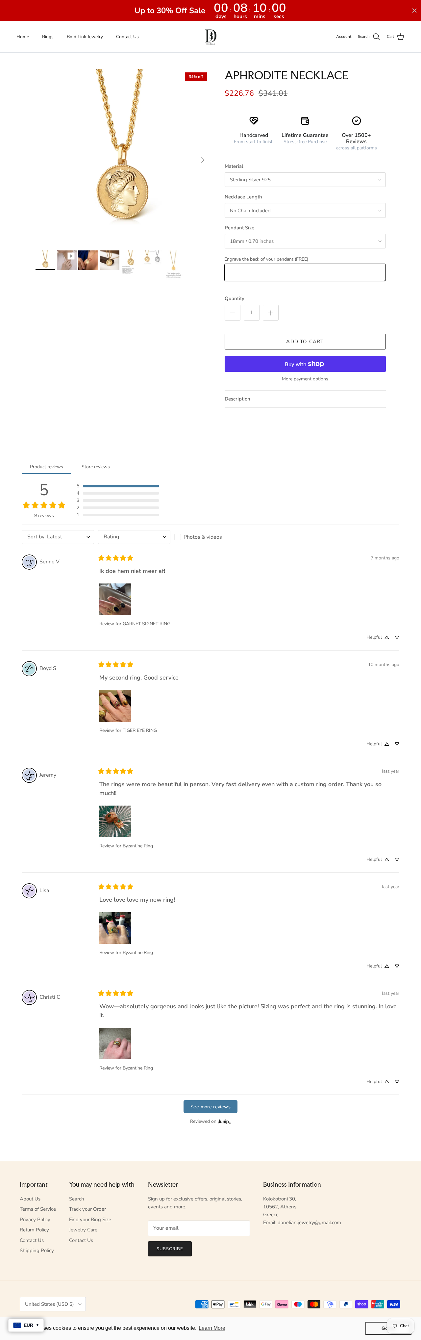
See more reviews (210, 1106)
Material (234, 166)
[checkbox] (210, 537)
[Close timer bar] (414, 10)
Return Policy (34, 1229)
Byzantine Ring (138, 846)
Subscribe (170, 1249)
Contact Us (127, 37)
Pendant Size (239, 227)
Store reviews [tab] (96, 467)
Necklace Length (243, 196)
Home (22, 37)
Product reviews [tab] (46, 467)
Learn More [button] (212, 1328)
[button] (118, 486)
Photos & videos (203, 537)
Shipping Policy (37, 1250)
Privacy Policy (35, 1219)
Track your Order (87, 1209)
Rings (48, 37)
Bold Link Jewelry (85, 37)
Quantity (234, 298)
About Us (30, 1199)
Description (237, 399)
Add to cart (305, 341)
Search (76, 1199)
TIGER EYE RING (140, 730)
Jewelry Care (83, 1229)
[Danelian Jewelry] (211, 37)
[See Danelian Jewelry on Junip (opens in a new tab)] (224, 1121)
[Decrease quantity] (232, 313)
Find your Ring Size (90, 1219)
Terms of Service (38, 1209)
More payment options (305, 379)
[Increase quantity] (271, 313)
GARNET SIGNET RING (146, 624)
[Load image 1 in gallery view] (123, 156)
